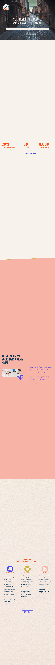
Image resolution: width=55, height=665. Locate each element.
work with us (36, 383)
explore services (27, 612)
